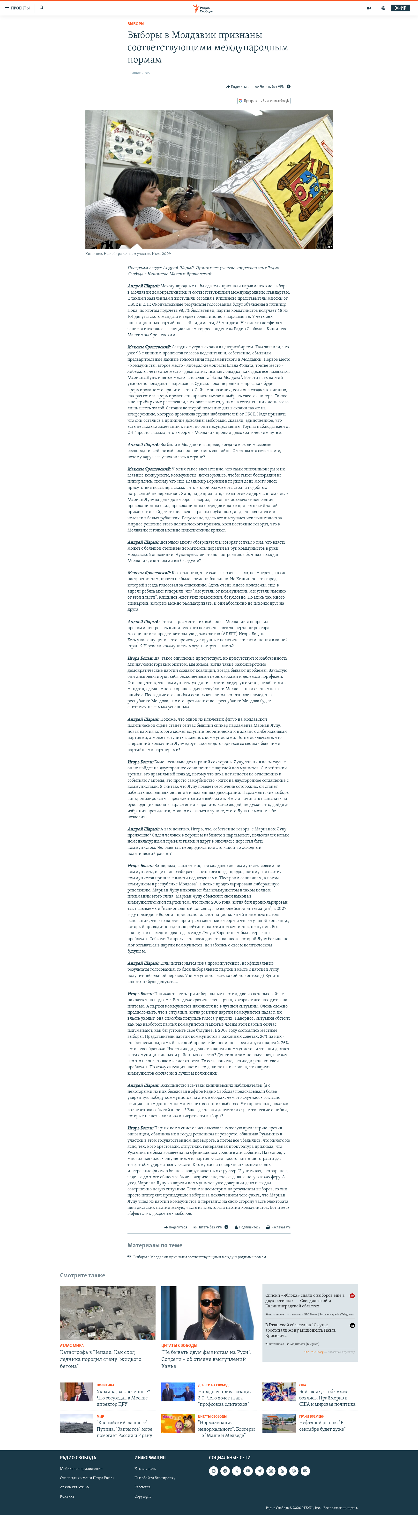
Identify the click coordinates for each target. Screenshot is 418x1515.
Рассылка (142, 1487)
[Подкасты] (294, 1471)
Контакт (67, 1497)
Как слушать (145, 1469)
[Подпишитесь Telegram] (259, 1471)
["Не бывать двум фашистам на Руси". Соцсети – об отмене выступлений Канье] (209, 1313)
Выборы (135, 24)
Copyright (142, 1497)
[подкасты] (383, 8)
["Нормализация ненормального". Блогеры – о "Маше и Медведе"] (178, 1423)
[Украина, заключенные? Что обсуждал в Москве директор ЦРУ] (76, 1391)
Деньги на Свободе (214, 1385)
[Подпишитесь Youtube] (248, 1471)
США (302, 1385)
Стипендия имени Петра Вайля (87, 1478)
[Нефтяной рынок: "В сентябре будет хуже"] (279, 1423)
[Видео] (368, 8)
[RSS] (282, 1471)
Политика (105, 1385)
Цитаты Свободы (179, 1346)
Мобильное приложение (81, 1469)
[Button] (237, 87)
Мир (100, 1417)
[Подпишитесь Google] (213, 1471)
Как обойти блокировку (154, 1478)
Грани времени (312, 1417)
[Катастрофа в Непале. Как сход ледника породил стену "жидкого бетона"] (108, 1313)
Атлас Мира (72, 1346)
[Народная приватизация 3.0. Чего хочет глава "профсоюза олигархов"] (178, 1391)
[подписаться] (305, 1471)
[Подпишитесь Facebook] (225, 1471)
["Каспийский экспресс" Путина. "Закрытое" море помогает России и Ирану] (76, 1423)
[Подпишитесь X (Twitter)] (236, 1471)
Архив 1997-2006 (74, 1487)
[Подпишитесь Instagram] (271, 1471)
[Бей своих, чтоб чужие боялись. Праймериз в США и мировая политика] (279, 1391)
